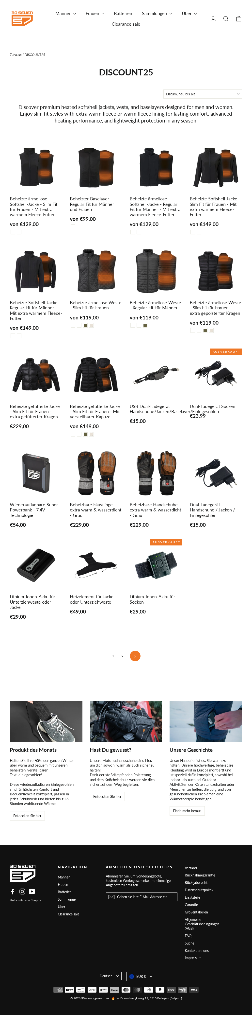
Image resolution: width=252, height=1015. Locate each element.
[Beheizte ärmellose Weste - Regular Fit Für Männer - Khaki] (145, 325)
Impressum (193, 958)
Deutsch (106, 976)
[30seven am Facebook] (13, 891)
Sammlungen (155, 13)
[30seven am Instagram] (22, 891)
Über (187, 13)
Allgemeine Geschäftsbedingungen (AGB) (202, 923)
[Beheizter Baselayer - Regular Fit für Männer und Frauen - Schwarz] (73, 227)
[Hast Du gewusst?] (126, 721)
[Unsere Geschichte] (206, 721)
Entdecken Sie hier (27, 816)
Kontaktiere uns (197, 950)
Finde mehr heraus (187, 811)
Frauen (93, 13)
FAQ (188, 936)
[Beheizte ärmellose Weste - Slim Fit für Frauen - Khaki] (85, 325)
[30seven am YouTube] (32, 891)
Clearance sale (126, 24)
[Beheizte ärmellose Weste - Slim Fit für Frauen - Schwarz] (73, 325)
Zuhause (16, 55)
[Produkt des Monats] (46, 721)
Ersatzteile (192, 897)
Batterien (123, 13)
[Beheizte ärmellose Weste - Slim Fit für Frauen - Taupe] (91, 325)
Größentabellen (196, 912)
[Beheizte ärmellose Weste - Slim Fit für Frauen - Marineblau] (79, 325)
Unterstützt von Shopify (25, 900)
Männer (63, 13)
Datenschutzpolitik (199, 890)
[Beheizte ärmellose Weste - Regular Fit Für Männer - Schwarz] (133, 325)
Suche (189, 943)
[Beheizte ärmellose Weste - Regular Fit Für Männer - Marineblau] (139, 325)
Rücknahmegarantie (200, 875)
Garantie (191, 905)
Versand (191, 868)
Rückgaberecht (196, 882)
